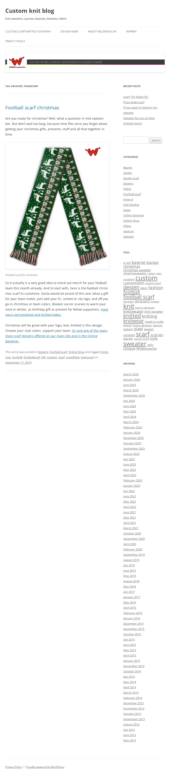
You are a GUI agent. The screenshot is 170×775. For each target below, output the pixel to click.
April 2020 (129, 544)
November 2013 (133, 708)
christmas (131, 266)
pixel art (128, 231)
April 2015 (129, 655)
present (52, 357)
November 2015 (133, 629)
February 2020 (132, 549)
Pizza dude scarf (133, 102)
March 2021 (131, 528)
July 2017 (129, 592)
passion (157, 325)
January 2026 (131, 380)
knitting (149, 316)
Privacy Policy (15, 41)
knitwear (133, 320)
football (17, 357)
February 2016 (132, 613)
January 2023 (131, 486)
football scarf (139, 296)
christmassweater (135, 273)
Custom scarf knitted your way (28, 31)
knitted (132, 315)
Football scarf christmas (32, 107)
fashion (156, 287)
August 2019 (131, 560)
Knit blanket (131, 205)
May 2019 (129, 576)
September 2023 (134, 448)
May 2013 (129, 740)
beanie (138, 262)
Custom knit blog (29, 11)
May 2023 (129, 470)
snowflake (72, 357)
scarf (61, 357)
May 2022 (129, 502)
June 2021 (129, 512)
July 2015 (129, 639)
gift (43, 357)
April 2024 (129, 417)
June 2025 (129, 385)
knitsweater (133, 311)
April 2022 (129, 507)
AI (124, 263)
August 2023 (131, 454)
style (154, 338)
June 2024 (129, 406)
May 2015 (129, 650)
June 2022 (129, 496)
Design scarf (131, 178)
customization (133, 283)
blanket (152, 262)
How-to (128, 199)
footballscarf (32, 357)
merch (127, 325)
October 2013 (132, 714)
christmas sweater (137, 270)
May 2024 (129, 411)
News (127, 210)
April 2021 (129, 523)
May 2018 (129, 586)
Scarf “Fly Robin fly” (136, 97)
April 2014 (129, 687)
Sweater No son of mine (139, 118)
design (131, 287)
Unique (129, 348)
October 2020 (132, 533)
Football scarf (58, 352)
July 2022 (129, 491)
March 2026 (131, 374)
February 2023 (132, 480)
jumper (155, 301)
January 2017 (131, 597)
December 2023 (133, 438)
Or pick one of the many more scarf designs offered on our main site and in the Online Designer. (56, 335)
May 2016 (129, 602)
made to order (154, 322)
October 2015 (132, 634)
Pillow (127, 226)
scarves (157, 334)
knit (128, 306)
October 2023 (132, 443)
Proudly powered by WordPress (45, 767)
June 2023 (129, 464)
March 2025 (131, 390)
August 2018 (131, 581)
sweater (134, 343)
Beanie (127, 168)
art (129, 262)
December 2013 (133, 703)
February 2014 (132, 698)
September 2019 (134, 555)
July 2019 (129, 565)
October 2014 (132, 671)
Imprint (131, 31)
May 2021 (129, 517)
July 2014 (129, 677)
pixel (138, 328)
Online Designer (133, 215)
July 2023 (129, 459)
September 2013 (134, 719)
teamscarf (87, 357)
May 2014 (129, 682)
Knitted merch (132, 123)
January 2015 (131, 661)
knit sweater (154, 311)
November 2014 (133, 666)
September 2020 (134, 539)
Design (127, 173)
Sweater (128, 237)
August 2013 (131, 724)
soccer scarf (141, 339)
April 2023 (129, 475)
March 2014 (131, 693)
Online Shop (76, 352)
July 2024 (129, 401)
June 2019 (129, 571)
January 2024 (131, 433)
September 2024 (134, 395)
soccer (128, 338)
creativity (129, 279)
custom (146, 277)
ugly (150, 345)
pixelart (149, 329)
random (129, 335)
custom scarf (153, 283)
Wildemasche (146, 348)
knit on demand (144, 307)
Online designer (142, 325)
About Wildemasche (102, 31)
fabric (144, 288)
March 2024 (131, 422)
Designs (43, 352)
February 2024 (132, 427)
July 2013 (129, 730)
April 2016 (129, 608)
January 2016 (131, 618)
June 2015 (129, 645)
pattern (128, 329)
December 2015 (133, 624)
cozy (159, 273)
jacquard (142, 301)
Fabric (127, 189)
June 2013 (129, 735)
